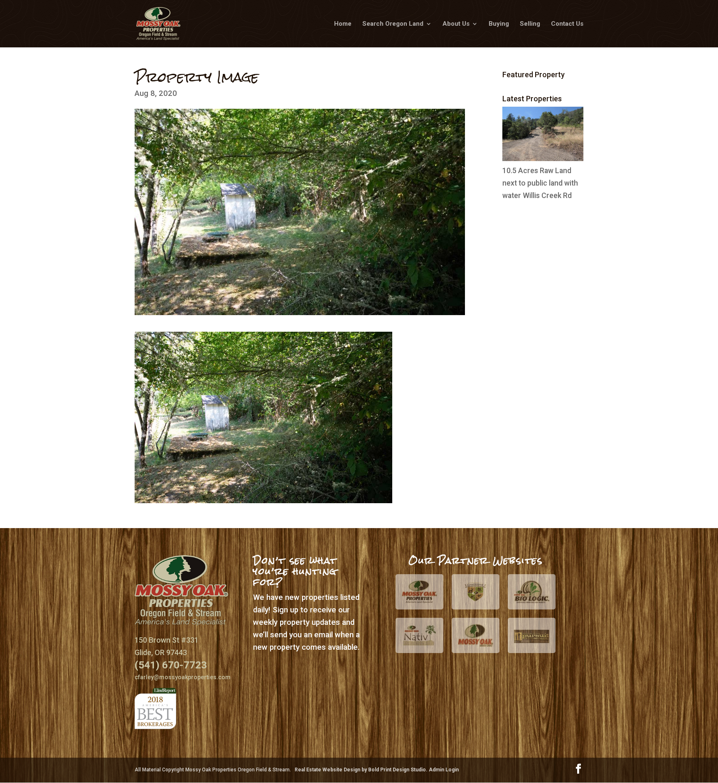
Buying (499, 24)
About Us (456, 24)
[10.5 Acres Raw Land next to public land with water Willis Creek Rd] (542, 158)
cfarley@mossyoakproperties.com (183, 677)
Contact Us (567, 24)
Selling (530, 24)
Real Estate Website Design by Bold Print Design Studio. (362, 770)
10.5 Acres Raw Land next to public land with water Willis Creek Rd (540, 183)
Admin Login (444, 770)
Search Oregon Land (392, 24)
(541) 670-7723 (171, 665)
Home (343, 24)
